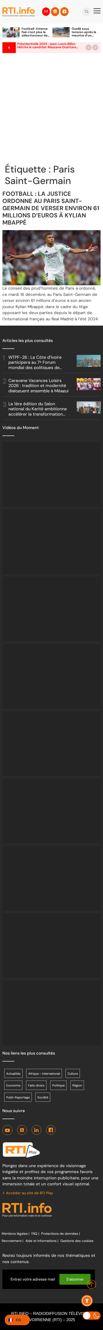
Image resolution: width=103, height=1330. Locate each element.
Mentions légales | (15, 1233)
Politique (58, 1085)
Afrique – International (44, 1074)
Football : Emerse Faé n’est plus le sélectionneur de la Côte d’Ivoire (35, 34)
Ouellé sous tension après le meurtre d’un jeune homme (84, 34)
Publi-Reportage (18, 1097)
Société (42, 1097)
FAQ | (35, 1233)
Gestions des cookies (76, 1241)
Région (77, 1085)
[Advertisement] (51, 109)
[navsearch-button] (86, 10)
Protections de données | (60, 1233)
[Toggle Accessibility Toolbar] (87, 1300)
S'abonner (75, 1279)
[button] (89, 48)
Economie (13, 1085)
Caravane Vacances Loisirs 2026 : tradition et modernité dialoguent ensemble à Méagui (38, 386)
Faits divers (36, 1085)
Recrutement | (12, 1241)
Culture (73, 1074)
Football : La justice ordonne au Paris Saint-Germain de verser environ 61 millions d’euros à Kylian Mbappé (50, 208)
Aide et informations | (41, 1241)
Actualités (13, 1074)
